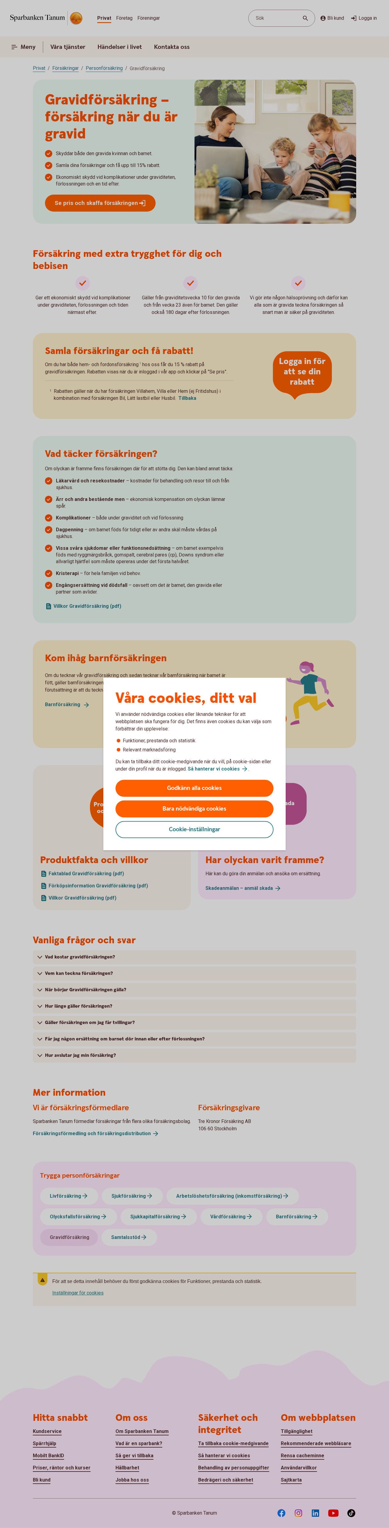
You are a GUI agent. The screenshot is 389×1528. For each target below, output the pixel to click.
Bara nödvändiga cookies (194, 809)
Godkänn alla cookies (194, 788)
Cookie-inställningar (194, 829)
